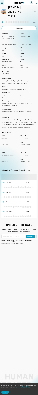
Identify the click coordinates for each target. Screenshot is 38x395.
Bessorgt (14, 124)
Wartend (14, 120)
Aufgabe (20, 127)
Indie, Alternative (6, 44)
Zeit (26, 120)
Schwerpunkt (5, 122)
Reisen (10, 120)
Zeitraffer (30, 120)
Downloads (19, 28)
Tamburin (3, 83)
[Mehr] (33, 182)
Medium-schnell (24, 62)
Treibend (11, 89)
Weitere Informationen (23, 387)
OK (5, 392)
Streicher (3, 81)
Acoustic (13, 44)
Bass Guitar (24, 83)
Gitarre (9, 81)
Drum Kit (18, 83)
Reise (23, 120)
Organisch (4, 127)
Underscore (24, 122)
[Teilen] (31, 11)
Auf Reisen (4, 120)
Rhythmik (18, 122)
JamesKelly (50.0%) (7, 61)
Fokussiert (12, 122)
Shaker (30, 81)
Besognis (19, 124)
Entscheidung (26, 124)
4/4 (17, 127)
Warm (19, 89)
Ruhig (16, 89)
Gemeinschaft (27, 127)
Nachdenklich (5, 89)
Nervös (32, 124)
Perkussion (24, 81)
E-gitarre (9, 83)
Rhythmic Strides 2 (25, 36)
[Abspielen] (2, 22)
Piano (13, 83)
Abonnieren (30, 236)
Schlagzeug (14, 81)
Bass (19, 81)
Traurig (24, 89)
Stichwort (30, 122)
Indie (14, 127)
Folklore (9, 127)
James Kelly (4, 138)
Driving (19, 120)
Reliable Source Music (26, 44)
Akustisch (4, 124)
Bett (35, 122)
